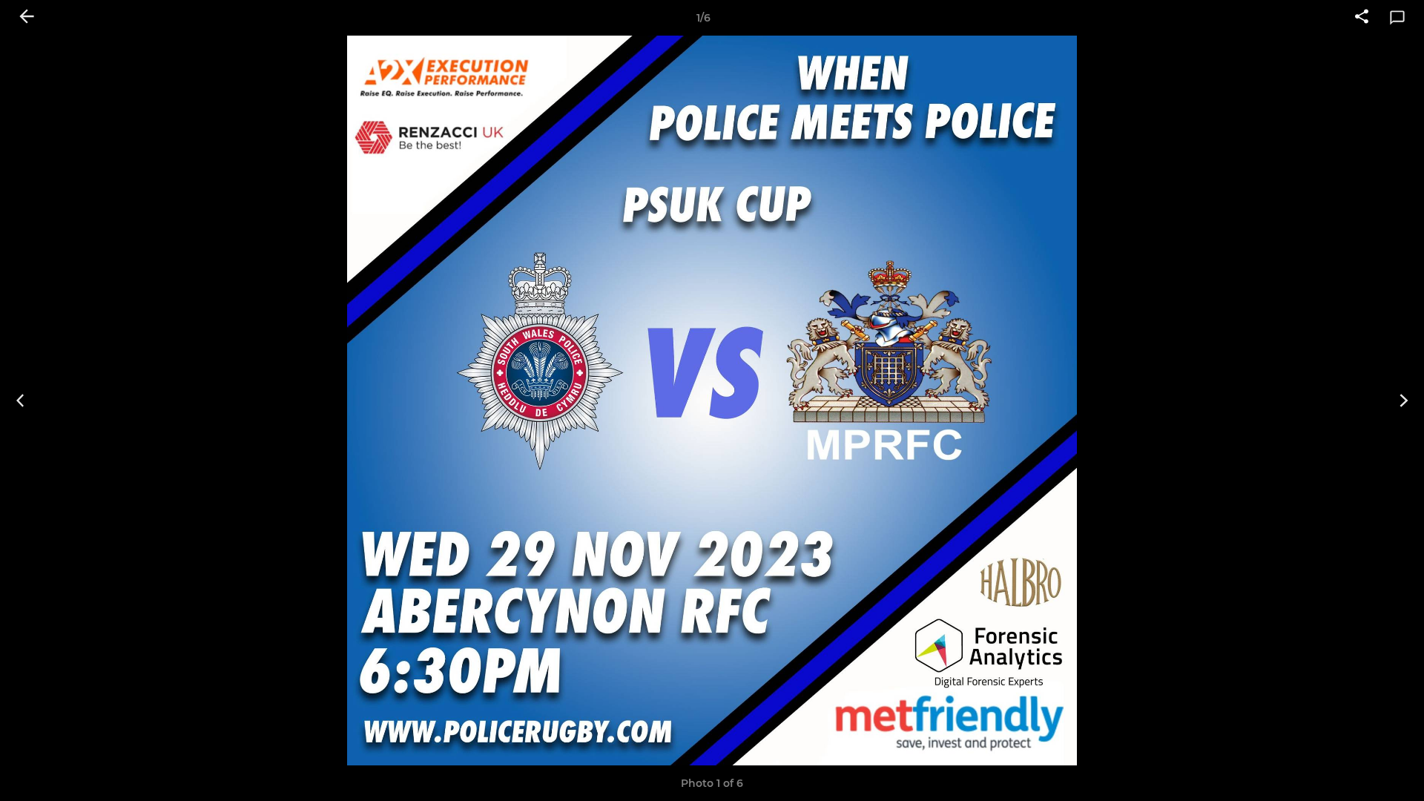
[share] (1362, 17)
